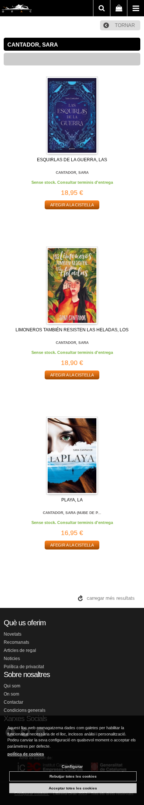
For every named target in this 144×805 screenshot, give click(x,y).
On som (11, 694)
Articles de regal (20, 650)
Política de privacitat (24, 666)
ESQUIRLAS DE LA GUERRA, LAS (72, 159)
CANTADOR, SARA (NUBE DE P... (72, 513)
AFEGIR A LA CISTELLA (72, 205)
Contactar (13, 702)
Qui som (12, 686)
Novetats (12, 634)
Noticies (12, 658)
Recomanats (16, 642)
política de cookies (25, 754)
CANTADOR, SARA (72, 172)
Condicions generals (24, 710)
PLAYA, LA (72, 500)
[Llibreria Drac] (17, 9)
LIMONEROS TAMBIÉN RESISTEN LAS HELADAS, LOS (72, 329)
